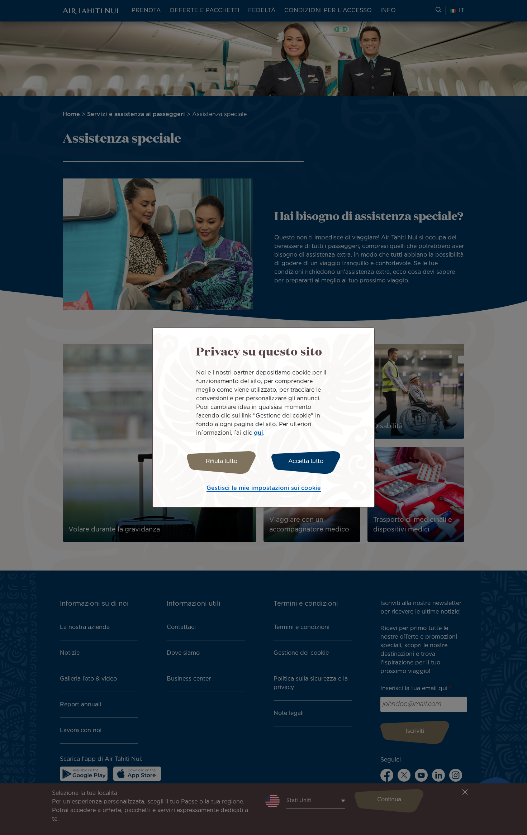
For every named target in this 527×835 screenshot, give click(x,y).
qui (258, 433)
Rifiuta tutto (221, 461)
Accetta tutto (305, 461)
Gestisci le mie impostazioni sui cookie (263, 488)
